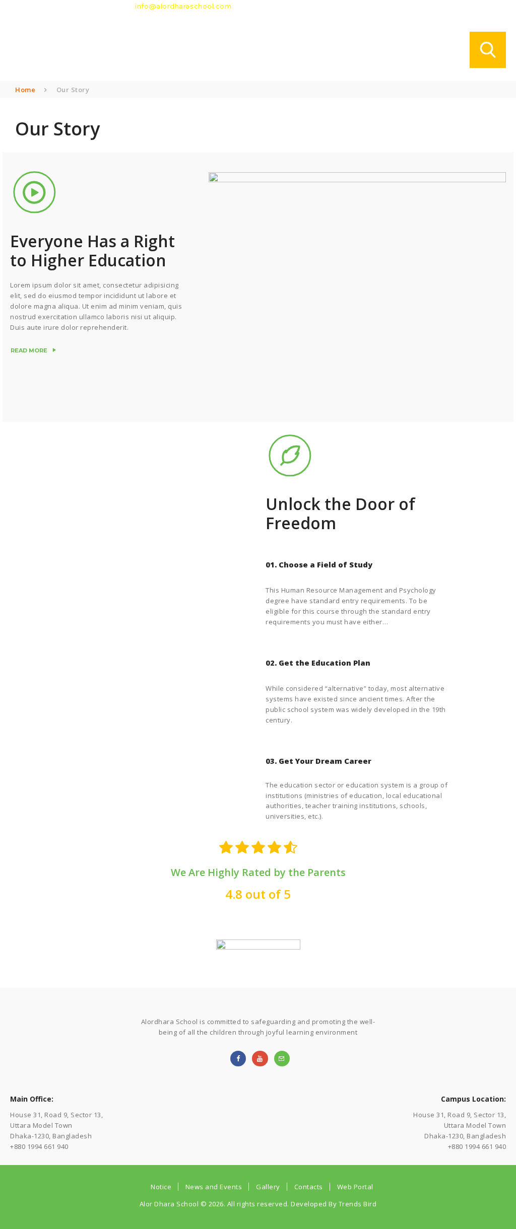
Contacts (308, 1186)
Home (25, 89)
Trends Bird (356, 1203)
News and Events (213, 1186)
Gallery (268, 1186)
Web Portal (355, 1186)
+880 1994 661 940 (92, 6)
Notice (161, 1186)
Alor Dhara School (169, 1203)
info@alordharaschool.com (183, 6)
